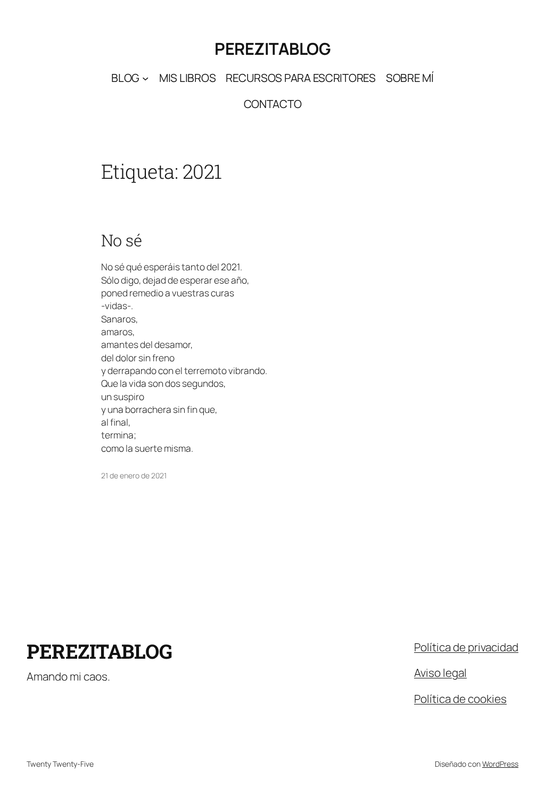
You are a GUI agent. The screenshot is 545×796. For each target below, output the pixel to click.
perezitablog (272, 48)
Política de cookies (460, 698)
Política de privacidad (466, 647)
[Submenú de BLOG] (145, 78)
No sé (121, 240)
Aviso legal (440, 672)
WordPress (500, 764)
